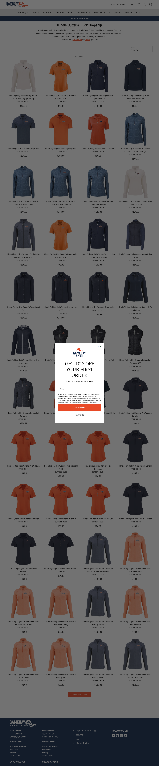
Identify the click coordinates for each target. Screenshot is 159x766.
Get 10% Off (79, 407)
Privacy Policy (62, 400)
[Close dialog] (100, 346)
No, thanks (79, 415)
